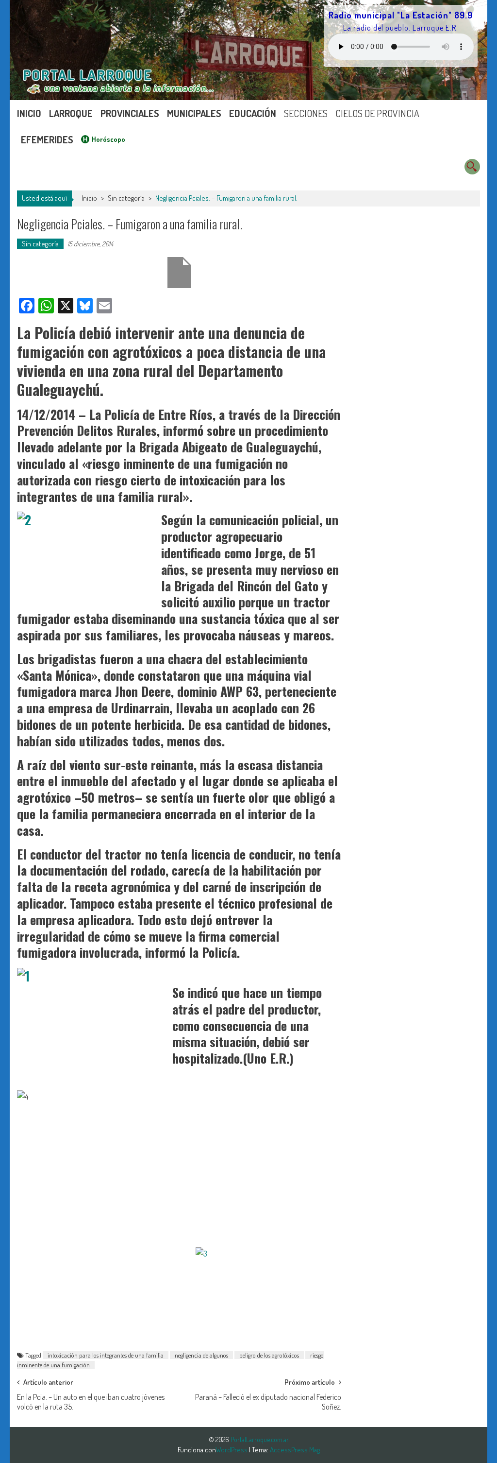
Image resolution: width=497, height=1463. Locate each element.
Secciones (306, 113)
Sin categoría (126, 198)
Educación (252, 113)
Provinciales (129, 113)
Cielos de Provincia (377, 113)
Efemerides (47, 139)
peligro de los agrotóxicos (269, 1355)
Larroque (71, 113)
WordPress (232, 1449)
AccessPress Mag (295, 1449)
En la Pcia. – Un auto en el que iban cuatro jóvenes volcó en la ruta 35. (91, 1400)
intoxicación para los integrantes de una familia (106, 1355)
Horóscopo (108, 139)
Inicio (29, 113)
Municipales (194, 113)
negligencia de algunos (201, 1355)
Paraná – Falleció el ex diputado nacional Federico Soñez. (268, 1400)
